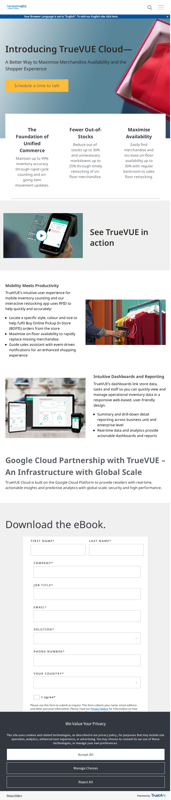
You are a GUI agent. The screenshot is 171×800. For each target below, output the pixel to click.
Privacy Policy (14, 795)
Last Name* (100, 541)
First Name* (43, 541)
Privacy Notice (99, 709)
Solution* (44, 629)
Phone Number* (49, 651)
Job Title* (43, 585)
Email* (40, 607)
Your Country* (49, 674)
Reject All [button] (85, 782)
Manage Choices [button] (85, 768)
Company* (43, 563)
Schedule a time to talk (36, 85)
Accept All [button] (86, 754)
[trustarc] (158, 795)
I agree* (48, 697)
